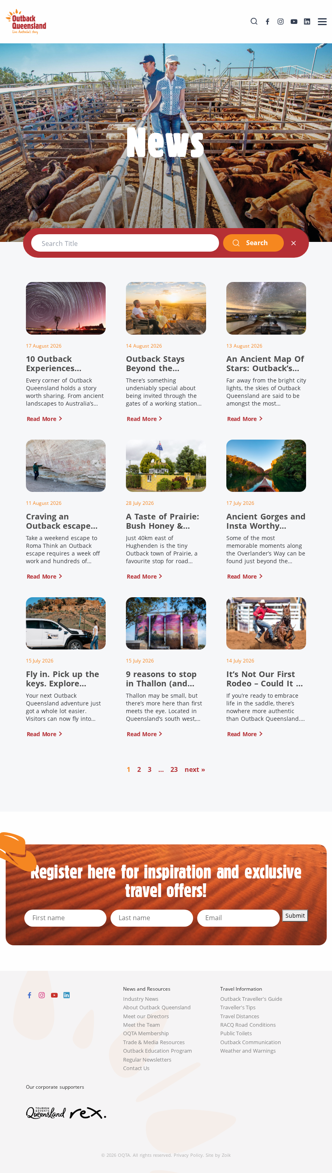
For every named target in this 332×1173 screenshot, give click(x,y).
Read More (41, 419)
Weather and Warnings (248, 1050)
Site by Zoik (218, 1155)
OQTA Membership (146, 1033)
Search (257, 242)
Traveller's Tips (238, 1007)
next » (195, 769)
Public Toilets (236, 1033)
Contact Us (136, 1068)
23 (174, 769)
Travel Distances (240, 1016)
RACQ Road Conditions (248, 1024)
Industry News (141, 999)
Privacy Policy (188, 1155)
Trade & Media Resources (154, 1042)
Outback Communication (250, 1042)
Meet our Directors (146, 1016)
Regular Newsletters (147, 1059)
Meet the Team (141, 1024)
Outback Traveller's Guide (251, 999)
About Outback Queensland (157, 1007)
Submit (295, 915)
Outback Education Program (157, 1050)
